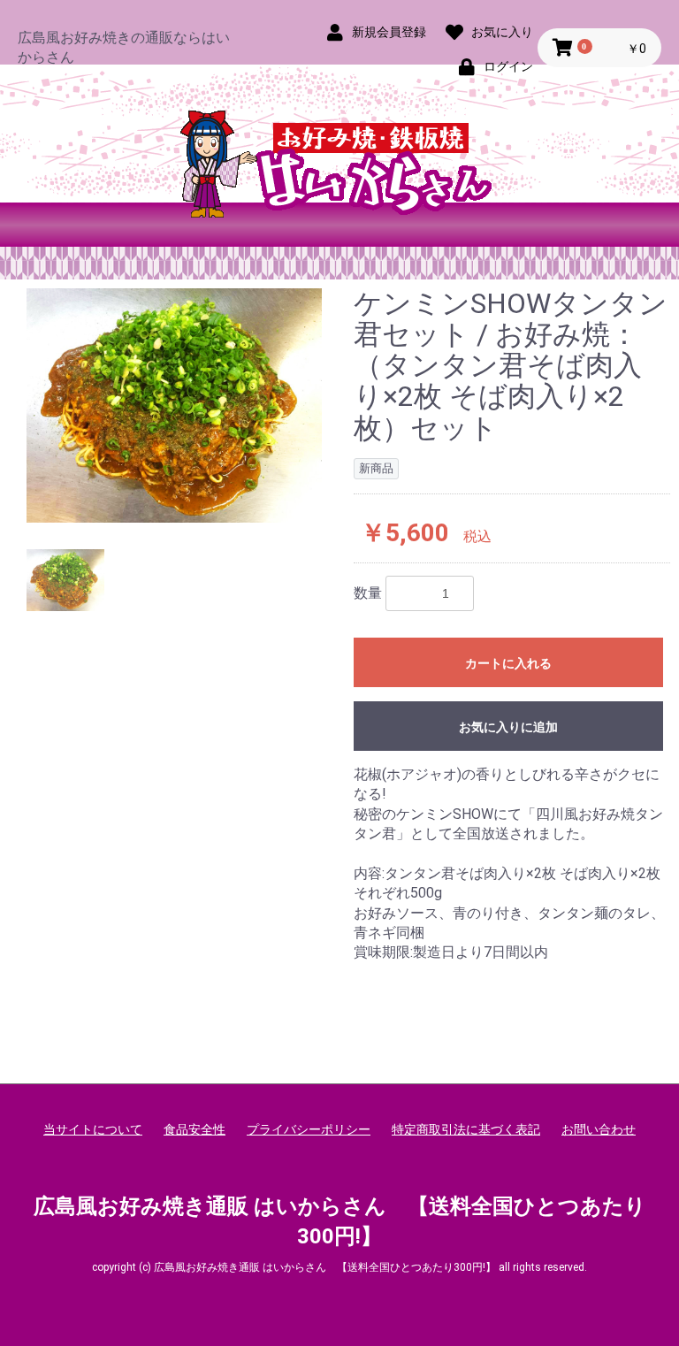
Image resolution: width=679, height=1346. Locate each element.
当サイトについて (92, 1129)
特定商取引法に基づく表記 (466, 1129)
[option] (174, 406)
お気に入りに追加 (508, 727)
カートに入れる (508, 663)
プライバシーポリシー (308, 1129)
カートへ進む (406, 691)
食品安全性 (194, 1129)
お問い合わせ (598, 1129)
